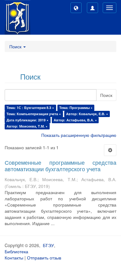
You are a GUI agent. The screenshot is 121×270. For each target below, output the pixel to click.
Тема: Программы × (75, 107)
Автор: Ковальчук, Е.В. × (87, 113)
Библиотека (16, 251)
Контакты (14, 258)
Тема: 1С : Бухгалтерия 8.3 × (30, 107)
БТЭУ (48, 245)
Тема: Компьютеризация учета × (34, 113)
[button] (76, 7)
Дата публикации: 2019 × (27, 120)
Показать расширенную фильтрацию (78, 135)
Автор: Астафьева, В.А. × (75, 120)
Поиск (106, 95)
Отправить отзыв (44, 258)
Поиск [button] (16, 46)
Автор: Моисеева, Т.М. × (27, 126)
